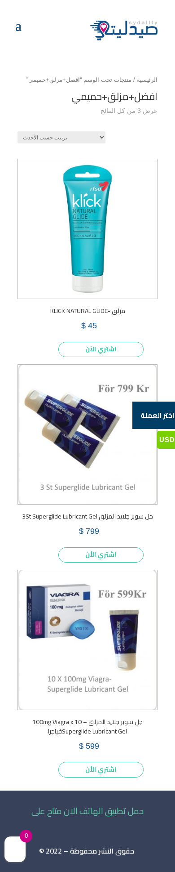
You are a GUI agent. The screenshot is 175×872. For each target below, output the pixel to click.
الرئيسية (147, 79)
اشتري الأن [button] (100, 349)
